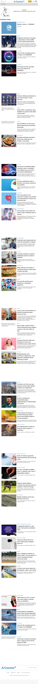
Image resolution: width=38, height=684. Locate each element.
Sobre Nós (13, 672)
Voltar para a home (25, 12)
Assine (30, 1)
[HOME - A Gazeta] (19, 1)
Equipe (18, 672)
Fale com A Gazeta (26, 672)
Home (8, 672)
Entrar (34, 1)
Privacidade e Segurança (32, 667)
